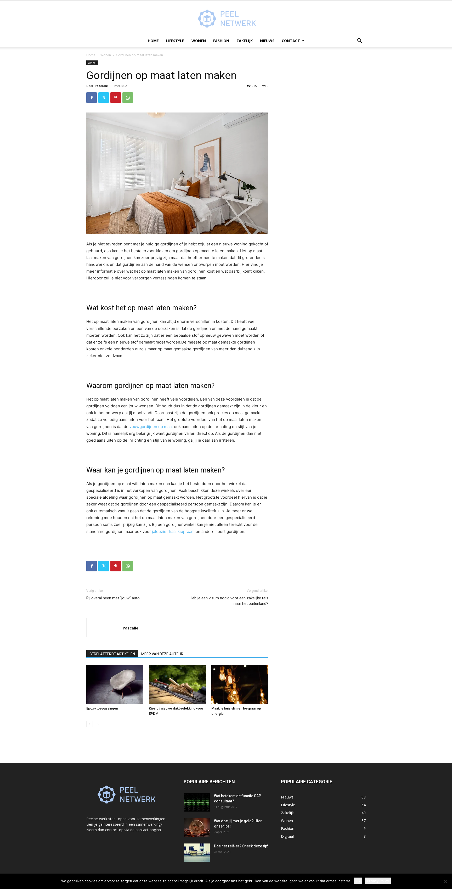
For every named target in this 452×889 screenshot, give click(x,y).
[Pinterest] (115, 97)
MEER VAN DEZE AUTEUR (162, 654)
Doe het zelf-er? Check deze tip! (241, 846)
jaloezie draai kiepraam (173, 531)
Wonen (198, 40)
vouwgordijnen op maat (151, 426)
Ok (358, 881)
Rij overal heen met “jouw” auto (113, 598)
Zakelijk (244, 40)
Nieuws (267, 40)
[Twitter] (103, 97)
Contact (291, 40)
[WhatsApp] (127, 97)
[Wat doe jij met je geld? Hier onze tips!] (197, 827)
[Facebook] (91, 97)
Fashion (221, 40)
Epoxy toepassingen (102, 708)
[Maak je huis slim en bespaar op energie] (239, 684)
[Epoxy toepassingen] (114, 684)
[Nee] (445, 881)
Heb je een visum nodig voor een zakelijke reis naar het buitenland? (229, 601)
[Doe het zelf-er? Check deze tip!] (197, 852)
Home (153, 40)
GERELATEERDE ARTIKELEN (112, 654)
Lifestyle (175, 40)
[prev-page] (89, 724)
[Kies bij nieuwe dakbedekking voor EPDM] (177, 684)
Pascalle (101, 86)
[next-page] (98, 724)
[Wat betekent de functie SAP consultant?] (197, 802)
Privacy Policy (378, 881)
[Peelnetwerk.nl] (226, 17)
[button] (359, 41)
